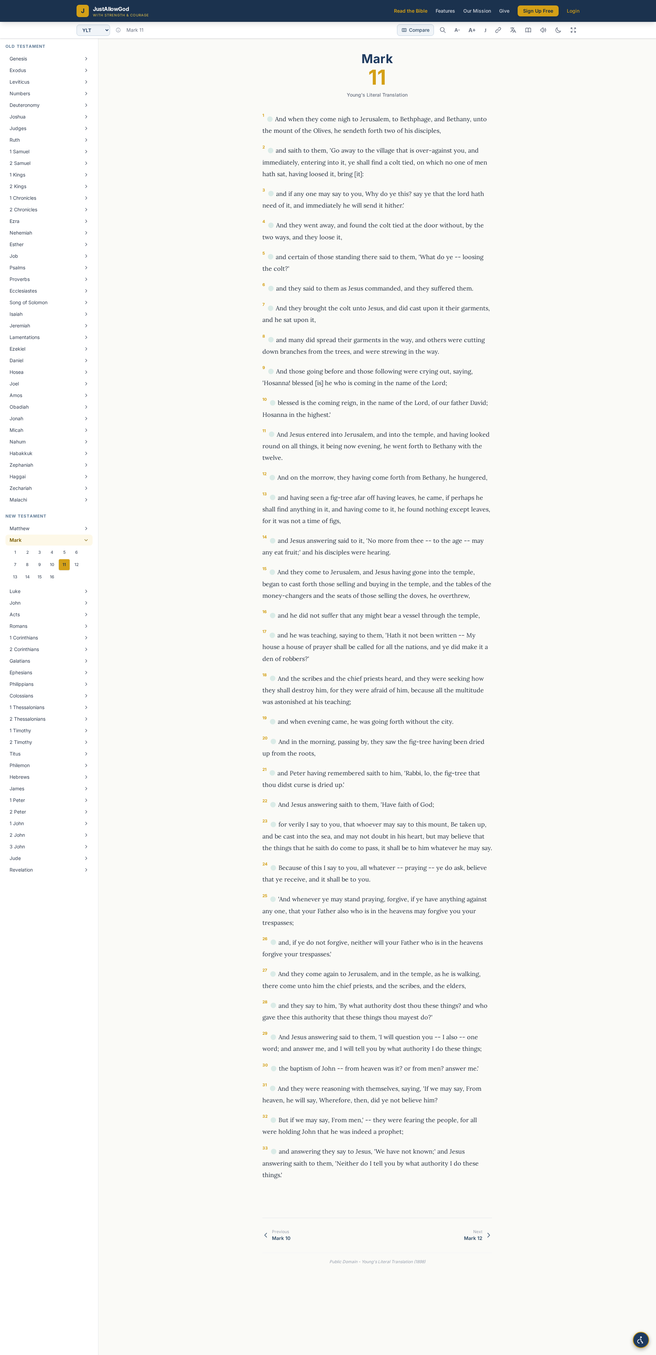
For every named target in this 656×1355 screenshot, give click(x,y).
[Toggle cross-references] (498, 30)
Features (445, 11)
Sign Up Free (538, 11)
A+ (472, 30)
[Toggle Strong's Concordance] (513, 30)
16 (52, 576)
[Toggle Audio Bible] (543, 30)
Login (573, 11)
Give (504, 11)
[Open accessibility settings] (641, 1340)
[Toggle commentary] (528, 30)
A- (457, 30)
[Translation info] (118, 30)
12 (76, 564)
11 (64, 564)
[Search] (443, 30)
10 (52, 564)
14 (27, 576)
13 (15, 576)
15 (40, 576)
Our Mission (477, 11)
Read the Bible (410, 11)
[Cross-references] (270, 119)
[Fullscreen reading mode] (573, 30)
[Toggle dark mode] (558, 30)
